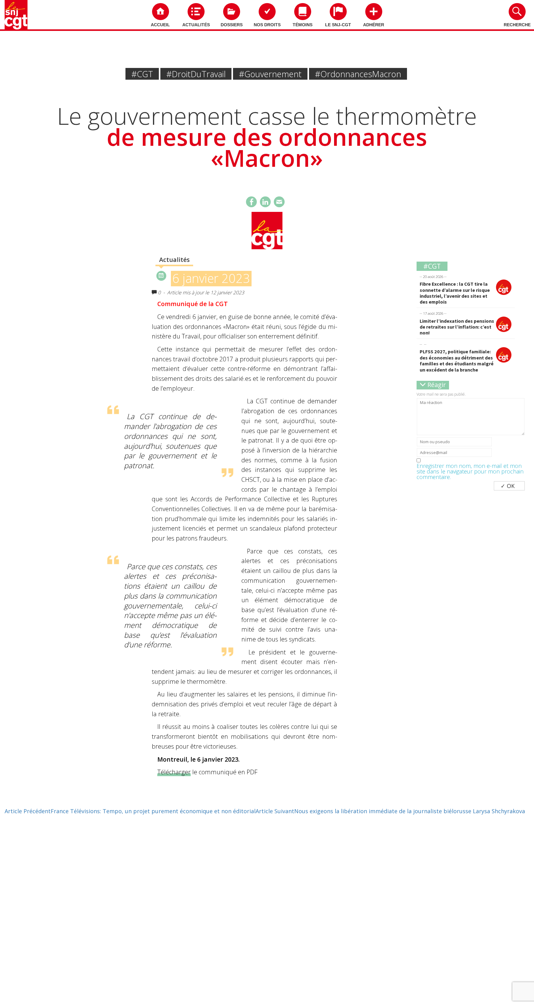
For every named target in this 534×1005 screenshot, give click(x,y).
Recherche (517, 24)
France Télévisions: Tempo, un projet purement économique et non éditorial (130, 811)
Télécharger (174, 772)
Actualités (196, 24)
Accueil (160, 24)
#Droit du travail (196, 74)
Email (279, 201)
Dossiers (232, 24)
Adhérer (373, 24)
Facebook (251, 201)
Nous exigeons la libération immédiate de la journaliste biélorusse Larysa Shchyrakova (390, 811)
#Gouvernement (270, 74)
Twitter (265, 201)
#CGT (142, 74)
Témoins (302, 24)
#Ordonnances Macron (358, 74)
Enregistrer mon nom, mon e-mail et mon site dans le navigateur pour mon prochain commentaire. (470, 471)
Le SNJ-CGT (338, 24)
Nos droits (267, 24)
